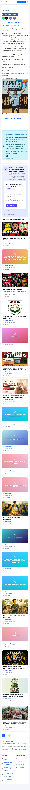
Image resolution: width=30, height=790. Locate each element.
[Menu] (27, 2)
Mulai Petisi (21, 2)
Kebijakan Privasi (15, 25)
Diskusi (6, 25)
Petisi (4, 22)
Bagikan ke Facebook (11, 14)
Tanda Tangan (15, 22)
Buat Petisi (12, 205)
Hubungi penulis (8, 127)
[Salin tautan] (14, 18)
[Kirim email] (10, 18)
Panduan (5, 755)
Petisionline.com (6, 2)
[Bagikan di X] (6, 18)
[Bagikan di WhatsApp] (3, 18)
